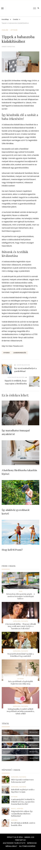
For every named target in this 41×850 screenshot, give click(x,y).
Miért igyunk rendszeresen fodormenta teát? (22, 780)
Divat (13, 808)
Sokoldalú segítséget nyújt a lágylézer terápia (22, 790)
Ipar (20, 591)
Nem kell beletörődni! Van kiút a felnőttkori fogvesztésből (20, 655)
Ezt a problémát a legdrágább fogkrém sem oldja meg (20, 682)
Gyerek (6, 353)
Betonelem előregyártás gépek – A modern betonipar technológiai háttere (20, 596)
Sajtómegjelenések (27, 846)
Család (5, 30)
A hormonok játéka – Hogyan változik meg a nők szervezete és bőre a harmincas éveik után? (20, 626)
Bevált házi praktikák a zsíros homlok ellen (23, 824)
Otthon (14, 30)
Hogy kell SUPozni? (12, 549)
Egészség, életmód (20, 621)
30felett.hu (11, 47)
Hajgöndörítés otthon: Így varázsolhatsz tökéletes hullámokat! (22, 813)
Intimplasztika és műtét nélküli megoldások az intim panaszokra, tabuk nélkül (20, 711)
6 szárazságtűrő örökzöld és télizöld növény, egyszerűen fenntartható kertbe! (23, 801)
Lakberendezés (19, 353)
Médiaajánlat (11, 846)
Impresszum (32, 843)
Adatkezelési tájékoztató (14, 843)
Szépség (20, 808)
